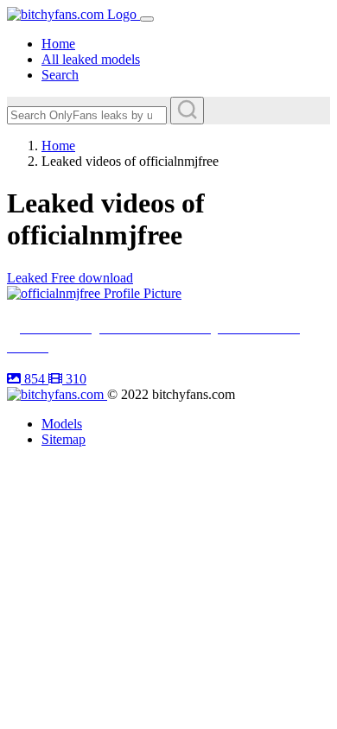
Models (61, 423)
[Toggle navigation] (147, 19)
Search (60, 74)
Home (58, 43)
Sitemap (63, 439)
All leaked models (90, 59)
